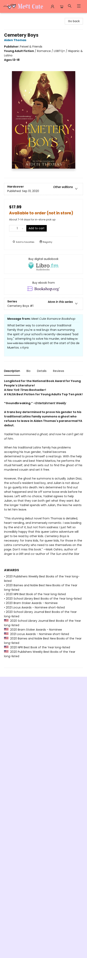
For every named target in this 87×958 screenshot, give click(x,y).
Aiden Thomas (15, 40)
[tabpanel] (43, 523)
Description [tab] (12, 371)
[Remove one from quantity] (11, 228)
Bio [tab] (29, 371)
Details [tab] (42, 371)
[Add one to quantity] (22, 228)
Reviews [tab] (58, 371)
